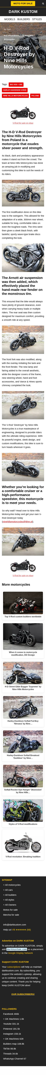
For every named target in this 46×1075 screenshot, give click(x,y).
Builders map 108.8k (13, 1044)
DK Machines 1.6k (14, 1019)
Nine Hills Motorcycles (15, 96)
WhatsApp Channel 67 (14, 1058)
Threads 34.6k (10, 1053)
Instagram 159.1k (12, 1034)
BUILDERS (23, 19)
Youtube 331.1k (11, 1024)
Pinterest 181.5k (11, 1029)
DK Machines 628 (14, 1039)
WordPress (33, 1072)
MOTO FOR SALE (23, 3)
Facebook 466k (11, 1014)
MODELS (9, 19)
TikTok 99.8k (9, 1048)
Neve (10, 1072)
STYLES (37, 19)
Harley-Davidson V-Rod (14, 90)
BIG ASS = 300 (16, 85)
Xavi (9, 29)
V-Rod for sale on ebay (23, 123)
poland (35, 96)
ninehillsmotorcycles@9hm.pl (17, 521)
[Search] (43, 3)
